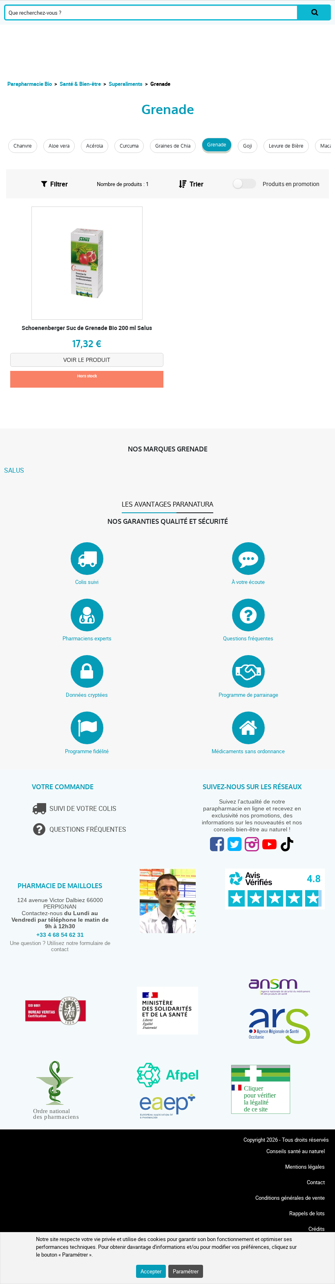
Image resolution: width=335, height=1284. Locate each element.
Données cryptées (87, 694)
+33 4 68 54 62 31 (60, 935)
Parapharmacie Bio (29, 84)
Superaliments (126, 84)
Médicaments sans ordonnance (248, 751)
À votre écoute (248, 582)
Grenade (216, 144)
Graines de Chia (172, 146)
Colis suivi (86, 582)
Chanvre (22, 146)
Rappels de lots (307, 1213)
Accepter (151, 1271)
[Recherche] (314, 12)
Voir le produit (86, 360)
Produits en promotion (291, 184)
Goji (247, 146)
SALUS (14, 470)
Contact (316, 1182)
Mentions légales (305, 1166)
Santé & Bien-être (80, 84)
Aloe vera (59, 146)
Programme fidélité (87, 751)
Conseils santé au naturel (295, 1151)
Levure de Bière (286, 146)
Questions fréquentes (248, 638)
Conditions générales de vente (290, 1197)
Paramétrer (186, 1271)
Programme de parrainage (248, 694)
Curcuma (129, 146)
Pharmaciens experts (87, 638)
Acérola (94, 146)
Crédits (316, 1228)
